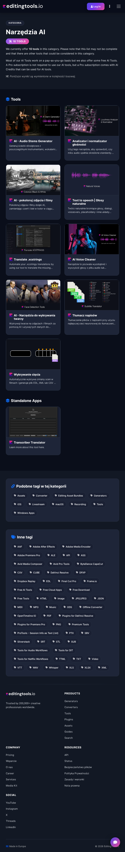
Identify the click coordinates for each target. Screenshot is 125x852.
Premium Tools (80, 624)
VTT (19, 667)
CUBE (36, 572)
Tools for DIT (65, 650)
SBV (87, 633)
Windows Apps (26, 512)
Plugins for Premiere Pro (31, 624)
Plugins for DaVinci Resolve (77, 615)
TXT (78, 659)
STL (58, 641)
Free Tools (23, 598)
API (68, 555)
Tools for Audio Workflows (32, 650)
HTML (43, 598)
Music (52, 607)
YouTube (11, 802)
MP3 (35, 607)
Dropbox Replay (26, 581)
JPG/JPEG (81, 598)
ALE (53, 555)
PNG (58, 624)
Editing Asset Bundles (70, 495)
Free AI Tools (24, 589)
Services (11, 779)
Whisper (53, 667)
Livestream (38, 504)
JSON (100, 598)
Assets (21, 495)
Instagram (12, 808)
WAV (35, 667)
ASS (83, 555)
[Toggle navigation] (118, 6)
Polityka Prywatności (76, 773)
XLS (71, 667)
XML (104, 667)
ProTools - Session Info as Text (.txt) (37, 633)
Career (10, 773)
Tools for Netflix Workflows (32, 659)
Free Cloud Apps (52, 589)
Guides (68, 731)
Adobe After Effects (44, 546)
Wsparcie (11, 761)
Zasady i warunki (74, 779)
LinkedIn (11, 827)
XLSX (88, 667)
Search (68, 737)
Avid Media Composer (29, 564)
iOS (19, 504)
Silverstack (23, 641)
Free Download (81, 589)
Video (95, 659)
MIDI (19, 607)
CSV (19, 572)
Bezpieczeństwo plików (78, 767)
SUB (73, 641)
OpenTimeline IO (26, 615)
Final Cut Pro (69, 581)
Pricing (10, 754)
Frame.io (92, 581)
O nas (9, 767)
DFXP (82, 572)
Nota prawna (72, 785)
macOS (59, 504)
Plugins (68, 719)
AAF (19, 546)
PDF (49, 615)
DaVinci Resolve (60, 572)
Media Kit (11, 785)
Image (61, 598)
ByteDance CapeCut (91, 564)
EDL (48, 581)
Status (68, 761)
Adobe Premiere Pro (28, 555)
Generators (100, 495)
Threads (11, 820)
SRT (43, 641)
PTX (71, 633)
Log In (97, 6)
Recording (80, 504)
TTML (62, 659)
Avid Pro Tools (61, 564)
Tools (100, 504)
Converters (71, 707)
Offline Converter (92, 607)
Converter (41, 495)
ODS (69, 607)
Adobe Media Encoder (78, 546)
